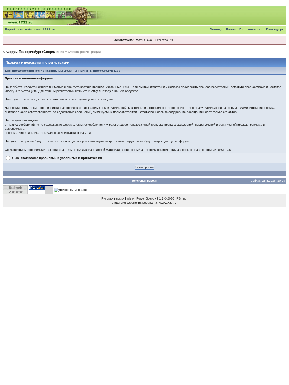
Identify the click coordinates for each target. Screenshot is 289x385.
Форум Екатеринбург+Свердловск (35, 52)
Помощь (216, 29)
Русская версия (112, 198)
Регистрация (164, 39)
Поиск (231, 29)
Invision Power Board (139, 198)
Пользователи (251, 29)
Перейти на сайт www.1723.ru (30, 29)
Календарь (275, 29)
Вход (149, 39)
